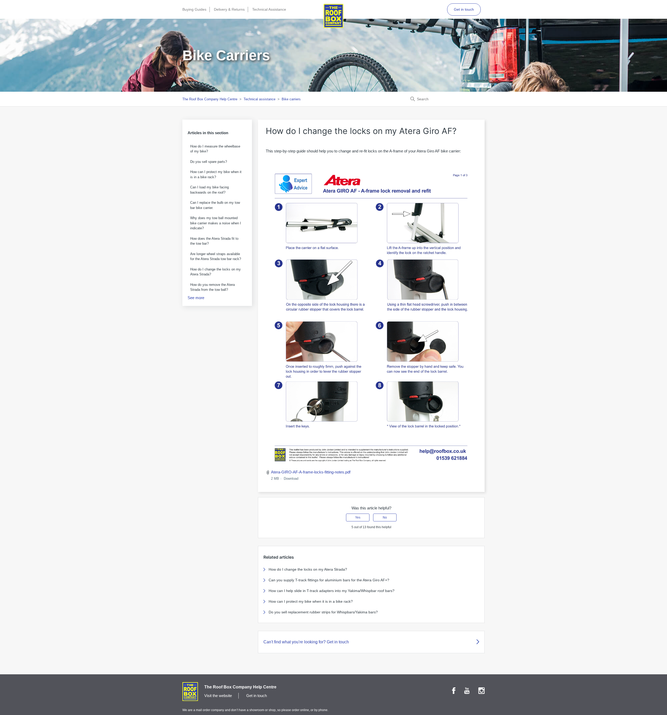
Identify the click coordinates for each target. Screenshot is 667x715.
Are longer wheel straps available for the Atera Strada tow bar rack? (215, 256)
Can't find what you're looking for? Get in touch (306, 642)
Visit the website (218, 695)
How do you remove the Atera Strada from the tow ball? (212, 287)
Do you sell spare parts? (208, 162)
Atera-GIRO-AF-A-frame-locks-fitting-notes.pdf (310, 472)
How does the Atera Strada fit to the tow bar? (214, 241)
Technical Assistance (269, 9)
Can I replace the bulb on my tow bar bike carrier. (215, 205)
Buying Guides (194, 9)
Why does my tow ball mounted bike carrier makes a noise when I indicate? (215, 223)
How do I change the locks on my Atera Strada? (215, 271)
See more (196, 297)
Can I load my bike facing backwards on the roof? (209, 189)
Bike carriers (291, 99)
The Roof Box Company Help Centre (209, 99)
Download (291, 478)
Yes (357, 517)
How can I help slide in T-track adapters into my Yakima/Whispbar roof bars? (331, 591)
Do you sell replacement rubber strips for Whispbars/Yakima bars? (323, 612)
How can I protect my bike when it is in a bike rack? (216, 174)
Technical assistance (259, 99)
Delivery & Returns (229, 9)
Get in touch (464, 9)
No (385, 517)
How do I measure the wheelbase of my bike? (215, 148)
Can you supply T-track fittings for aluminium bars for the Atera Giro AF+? (329, 580)
